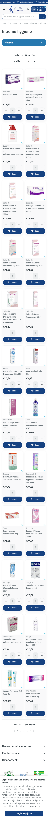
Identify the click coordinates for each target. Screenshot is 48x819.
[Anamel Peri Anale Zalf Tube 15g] (12, 678)
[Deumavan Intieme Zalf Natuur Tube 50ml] (12, 461)
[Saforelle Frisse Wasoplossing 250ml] (12, 247)
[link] (14, 731)
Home (4, 23)
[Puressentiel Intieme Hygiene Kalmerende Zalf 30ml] (35, 461)
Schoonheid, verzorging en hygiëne (23, 23)
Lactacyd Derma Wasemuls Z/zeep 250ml (10, 588)
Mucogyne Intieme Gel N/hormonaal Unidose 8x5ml (35, 208)
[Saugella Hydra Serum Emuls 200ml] (35, 570)
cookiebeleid (34, 806)
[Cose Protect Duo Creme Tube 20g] (35, 678)
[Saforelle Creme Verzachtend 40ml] (35, 299)
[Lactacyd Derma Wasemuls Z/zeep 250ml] (12, 570)
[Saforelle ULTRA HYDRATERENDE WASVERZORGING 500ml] (12, 190)
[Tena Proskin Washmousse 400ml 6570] (35, 407)
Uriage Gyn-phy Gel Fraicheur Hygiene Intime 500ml (34, 642)
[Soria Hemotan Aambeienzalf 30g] (12, 516)
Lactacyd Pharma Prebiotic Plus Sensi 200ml (34, 534)
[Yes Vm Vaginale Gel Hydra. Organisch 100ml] (12, 407)
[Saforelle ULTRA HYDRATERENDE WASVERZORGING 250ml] (35, 133)
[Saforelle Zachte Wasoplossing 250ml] (35, 247)
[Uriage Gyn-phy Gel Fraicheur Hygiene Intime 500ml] (35, 624)
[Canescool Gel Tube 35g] (35, 356)
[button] (24, 42)
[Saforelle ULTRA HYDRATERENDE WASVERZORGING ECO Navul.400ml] (12, 299)
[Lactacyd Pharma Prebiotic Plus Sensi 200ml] (35, 516)
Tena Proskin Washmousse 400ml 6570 (34, 425)
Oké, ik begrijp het (24, 813)
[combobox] (21, 16)
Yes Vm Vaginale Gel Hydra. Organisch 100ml (11, 425)
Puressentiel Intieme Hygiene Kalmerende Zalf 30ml (34, 480)
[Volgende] (33, 731)
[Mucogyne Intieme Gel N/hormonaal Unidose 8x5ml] (35, 190)
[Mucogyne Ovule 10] (12, 79)
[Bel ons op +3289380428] (28, 9)
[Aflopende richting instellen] (33, 61)
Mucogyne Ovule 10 (11, 94)
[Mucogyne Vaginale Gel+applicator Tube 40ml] (35, 79)
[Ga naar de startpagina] (16, 9)
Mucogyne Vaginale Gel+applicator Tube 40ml (34, 97)
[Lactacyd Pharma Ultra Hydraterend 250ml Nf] (12, 356)
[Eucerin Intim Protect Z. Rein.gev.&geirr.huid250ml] (12, 133)
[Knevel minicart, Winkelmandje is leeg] (33, 9)
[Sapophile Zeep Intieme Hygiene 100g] (12, 624)
